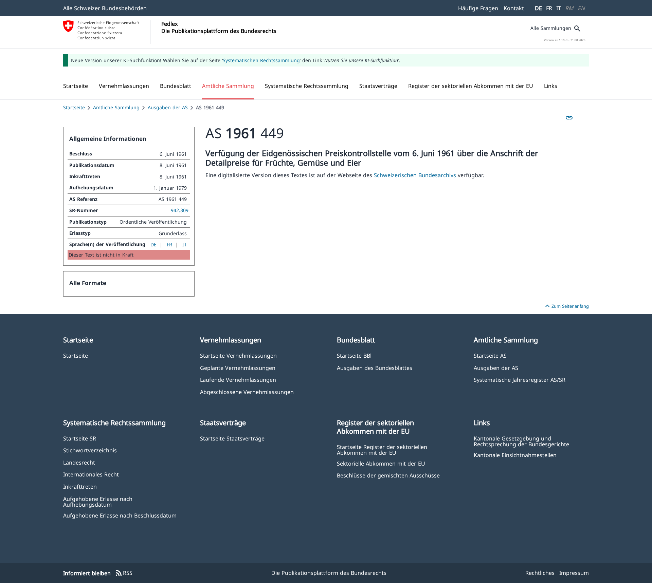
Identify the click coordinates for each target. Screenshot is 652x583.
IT (558, 8)
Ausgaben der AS (168, 107)
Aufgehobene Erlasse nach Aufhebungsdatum (97, 501)
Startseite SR (79, 438)
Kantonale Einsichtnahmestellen (515, 454)
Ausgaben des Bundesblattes (374, 367)
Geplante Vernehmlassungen (237, 367)
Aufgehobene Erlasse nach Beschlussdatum (120, 515)
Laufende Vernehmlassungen (238, 379)
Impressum (574, 573)
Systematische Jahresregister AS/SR (519, 379)
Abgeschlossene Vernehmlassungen (247, 391)
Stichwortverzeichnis (90, 450)
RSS (123, 573)
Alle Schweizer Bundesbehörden (105, 8)
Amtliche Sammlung (116, 107)
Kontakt (514, 8)
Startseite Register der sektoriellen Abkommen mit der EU (382, 449)
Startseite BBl (354, 355)
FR (549, 8)
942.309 (179, 210)
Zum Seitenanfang (566, 306)
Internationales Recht (91, 474)
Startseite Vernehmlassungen (238, 355)
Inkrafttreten (80, 486)
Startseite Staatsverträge (232, 438)
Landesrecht (79, 462)
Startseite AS (490, 355)
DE (538, 8)
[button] (124, 85)
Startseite (74, 107)
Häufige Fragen (478, 8)
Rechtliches (540, 573)
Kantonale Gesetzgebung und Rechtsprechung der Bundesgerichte (521, 441)
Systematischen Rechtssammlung (261, 60)
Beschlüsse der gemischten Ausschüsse (388, 475)
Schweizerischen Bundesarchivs (416, 175)
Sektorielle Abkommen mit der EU (381, 463)
